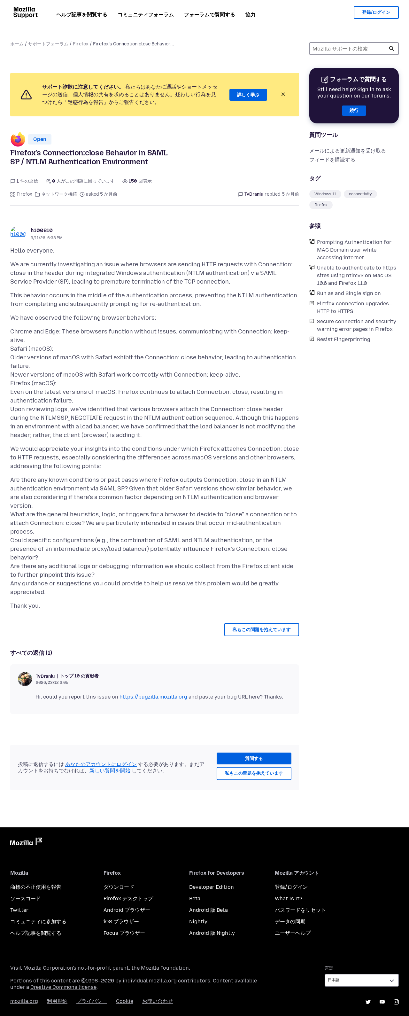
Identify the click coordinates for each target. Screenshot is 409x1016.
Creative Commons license (63, 987)
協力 (250, 15)
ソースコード (25, 898)
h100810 (42, 230)
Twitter (19, 910)
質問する (254, 758)
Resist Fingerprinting (343, 339)
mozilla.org (24, 1001)
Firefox (81, 44)
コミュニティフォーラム (146, 15)
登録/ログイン (376, 12)
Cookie (124, 1001)
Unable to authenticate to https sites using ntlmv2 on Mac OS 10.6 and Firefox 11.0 (356, 275)
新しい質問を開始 (109, 771)
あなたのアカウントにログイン (101, 764)
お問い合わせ (157, 1001)
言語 (329, 968)
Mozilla (26, 843)
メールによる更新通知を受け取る (347, 151)
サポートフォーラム (48, 44)
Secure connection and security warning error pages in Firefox (356, 325)
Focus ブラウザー (124, 933)
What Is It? (288, 898)
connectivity (360, 194)
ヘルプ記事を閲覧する (81, 15)
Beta (194, 898)
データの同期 (290, 921)
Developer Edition (211, 887)
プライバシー (91, 1001)
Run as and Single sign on (349, 293)
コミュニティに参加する (38, 921)
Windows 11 (325, 194)
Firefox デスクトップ (128, 898)
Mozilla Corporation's (49, 968)
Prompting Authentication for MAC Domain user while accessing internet (354, 250)
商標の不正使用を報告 (35, 887)
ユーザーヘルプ (293, 933)
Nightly (198, 921)
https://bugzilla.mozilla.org (153, 697)
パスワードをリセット (300, 910)
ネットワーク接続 (59, 194)
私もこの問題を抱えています (262, 629)
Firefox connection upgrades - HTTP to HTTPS (354, 307)
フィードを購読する (332, 160)
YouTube (382, 1001)
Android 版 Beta (208, 910)
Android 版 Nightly (212, 933)
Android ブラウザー (127, 910)
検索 (392, 48)
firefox (321, 205)
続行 (354, 110)
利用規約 (57, 1001)
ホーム (17, 44)
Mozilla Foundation (165, 968)
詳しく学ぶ (248, 95)
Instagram (396, 1001)
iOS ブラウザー (121, 921)
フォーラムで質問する (209, 15)
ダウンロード (119, 887)
